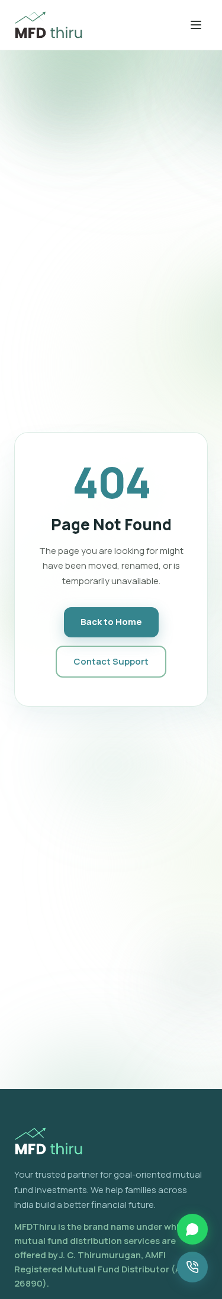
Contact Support (111, 661)
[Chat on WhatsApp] (192, 1228)
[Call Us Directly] (192, 1267)
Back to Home (111, 621)
